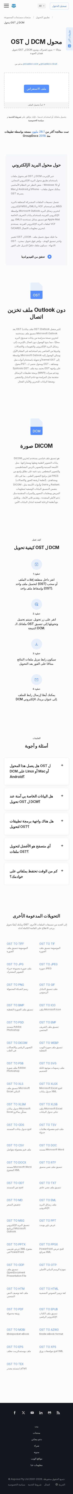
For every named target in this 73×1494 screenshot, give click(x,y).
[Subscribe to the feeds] (58, 1413)
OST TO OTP (48, 1264)
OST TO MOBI (16, 1329)
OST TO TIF (47, 943)
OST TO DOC (48, 1145)
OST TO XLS (15, 1083)
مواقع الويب (36, 1458)
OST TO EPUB (48, 1309)
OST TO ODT (15, 1183)
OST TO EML (47, 1200)
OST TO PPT (47, 1220)
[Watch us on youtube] (32, 1413)
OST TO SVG (47, 1063)
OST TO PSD (15, 1022)
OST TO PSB (15, 1063)
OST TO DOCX (16, 1162)
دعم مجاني (36, 1439)
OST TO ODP (15, 1264)
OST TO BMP (15, 1005)
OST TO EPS (15, 1346)
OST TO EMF (47, 1022)
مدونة (36, 1452)
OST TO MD (15, 1200)
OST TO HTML (48, 1288)
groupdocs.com (31, 64)
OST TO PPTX (16, 1244)
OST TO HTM (16, 1288)
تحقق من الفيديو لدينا (33, 256)
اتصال (47, 1484)
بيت (36, 1426)
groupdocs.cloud (49, 64)
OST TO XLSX (48, 1083)
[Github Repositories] (49, 1413)
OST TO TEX (15, 1364)
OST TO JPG (15, 964)
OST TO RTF (47, 1162)
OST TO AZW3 (49, 1329)
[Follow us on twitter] (23, 1413)
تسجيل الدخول (59, 6)
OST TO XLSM (16, 1104)
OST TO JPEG (48, 964)
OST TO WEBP (49, 1042)
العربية (62, 1484)
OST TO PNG (15, 984)
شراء (36, 1445)
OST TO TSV (47, 1124)
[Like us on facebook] (14, 1413)
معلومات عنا (36, 1465)
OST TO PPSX (48, 1244)
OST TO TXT (47, 1183)
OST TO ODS (15, 1124)
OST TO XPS (47, 1346)
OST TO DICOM (17, 1042)
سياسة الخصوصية (36, 120)
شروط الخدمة (14, 117)
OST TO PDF (15, 1309)
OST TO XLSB (48, 1104)
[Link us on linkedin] (41, 1413)
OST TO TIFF (15, 943)
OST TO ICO (47, 1005)
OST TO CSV (15, 1145)
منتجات (36, 1432)
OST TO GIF (47, 984)
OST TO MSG (15, 1220)
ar (40, 6)
